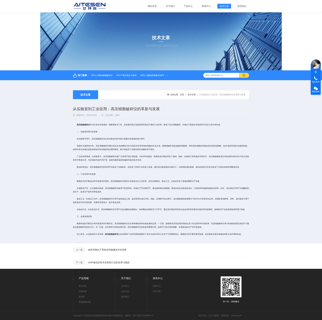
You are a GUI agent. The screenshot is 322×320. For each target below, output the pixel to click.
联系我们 (242, 6)
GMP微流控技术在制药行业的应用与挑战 (108, 262)
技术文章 (224, 6)
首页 (182, 95)
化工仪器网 (214, 315)
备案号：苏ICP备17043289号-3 (139, 315)
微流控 (82, 297)
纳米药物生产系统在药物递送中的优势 (107, 250)
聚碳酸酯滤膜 (85, 302)
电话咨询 (315, 82)
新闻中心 (206, 6)
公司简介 (125, 286)
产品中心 (188, 6)
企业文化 (125, 291)
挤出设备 (83, 286)
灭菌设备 (83, 291)
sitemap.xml (236, 315)
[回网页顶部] (315, 72)
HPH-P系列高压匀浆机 (126, 75)
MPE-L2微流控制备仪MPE (152, 75)
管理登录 (225, 315)
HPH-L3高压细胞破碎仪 (102, 75)
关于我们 (170, 6)
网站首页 (152, 6)
